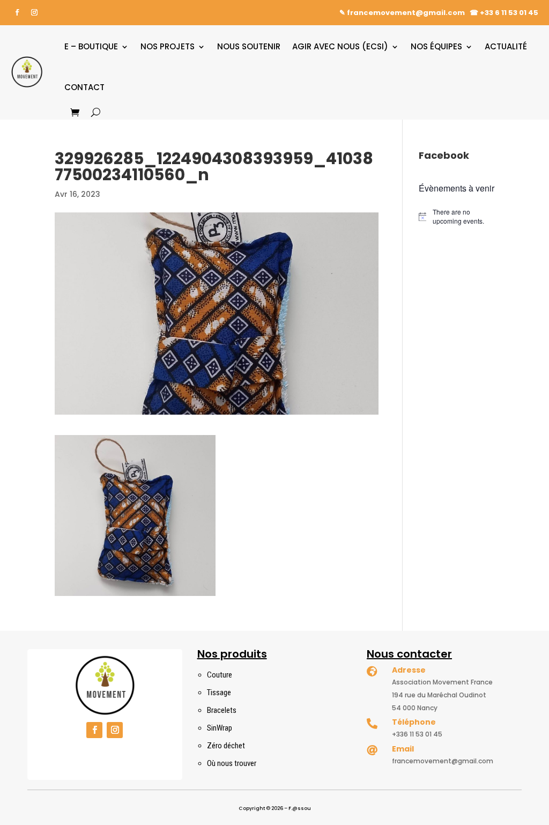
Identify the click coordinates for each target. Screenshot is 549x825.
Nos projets (167, 46)
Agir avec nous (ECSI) (340, 46)
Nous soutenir (248, 46)
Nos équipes (436, 46)
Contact (84, 87)
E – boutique (91, 46)
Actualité (506, 46)
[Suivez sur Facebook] (17, 12)
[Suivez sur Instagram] (34, 12)
